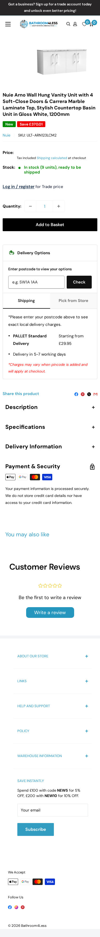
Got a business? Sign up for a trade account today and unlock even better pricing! (50, 7)
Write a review (50, 612)
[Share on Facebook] (76, 393)
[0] (84, 24)
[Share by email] (95, 393)
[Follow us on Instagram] (16, 906)
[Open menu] (8, 24)
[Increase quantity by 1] (58, 206)
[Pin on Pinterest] (83, 393)
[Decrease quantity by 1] (30, 206)
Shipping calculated (52, 158)
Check (79, 282)
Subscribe (35, 829)
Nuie (6, 135)
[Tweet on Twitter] (89, 393)
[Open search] (68, 24)
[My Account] (75, 24)
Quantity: (12, 206)
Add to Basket (50, 224)
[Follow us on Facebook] (10, 906)
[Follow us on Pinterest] (23, 906)
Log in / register (18, 186)
